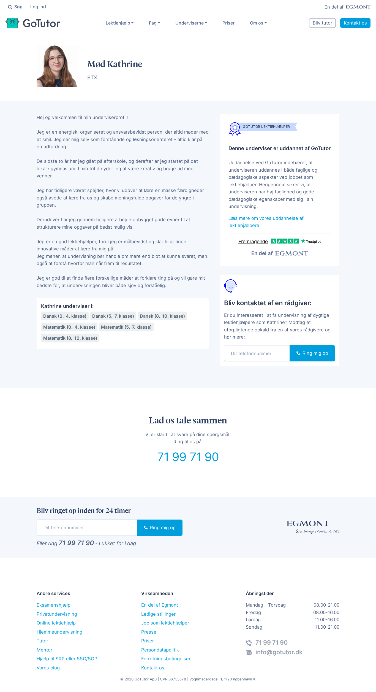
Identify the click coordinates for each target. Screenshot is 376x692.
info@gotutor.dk (278, 652)
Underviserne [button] (189, 23)
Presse (148, 632)
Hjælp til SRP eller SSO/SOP (67, 658)
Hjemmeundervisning (59, 632)
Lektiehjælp (118, 23)
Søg (18, 6)
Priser (228, 23)
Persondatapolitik (160, 650)
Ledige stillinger (158, 614)
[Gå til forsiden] (33, 23)
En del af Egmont (159, 605)
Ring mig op (314, 353)
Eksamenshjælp (53, 605)
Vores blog (48, 668)
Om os (256, 23)
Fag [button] (153, 23)
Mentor (44, 650)
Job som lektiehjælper (165, 623)
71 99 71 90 (188, 457)
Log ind (38, 6)
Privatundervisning (57, 614)
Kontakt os (355, 23)
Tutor (42, 641)
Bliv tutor (322, 23)
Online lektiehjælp (56, 623)
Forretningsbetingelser (165, 658)
